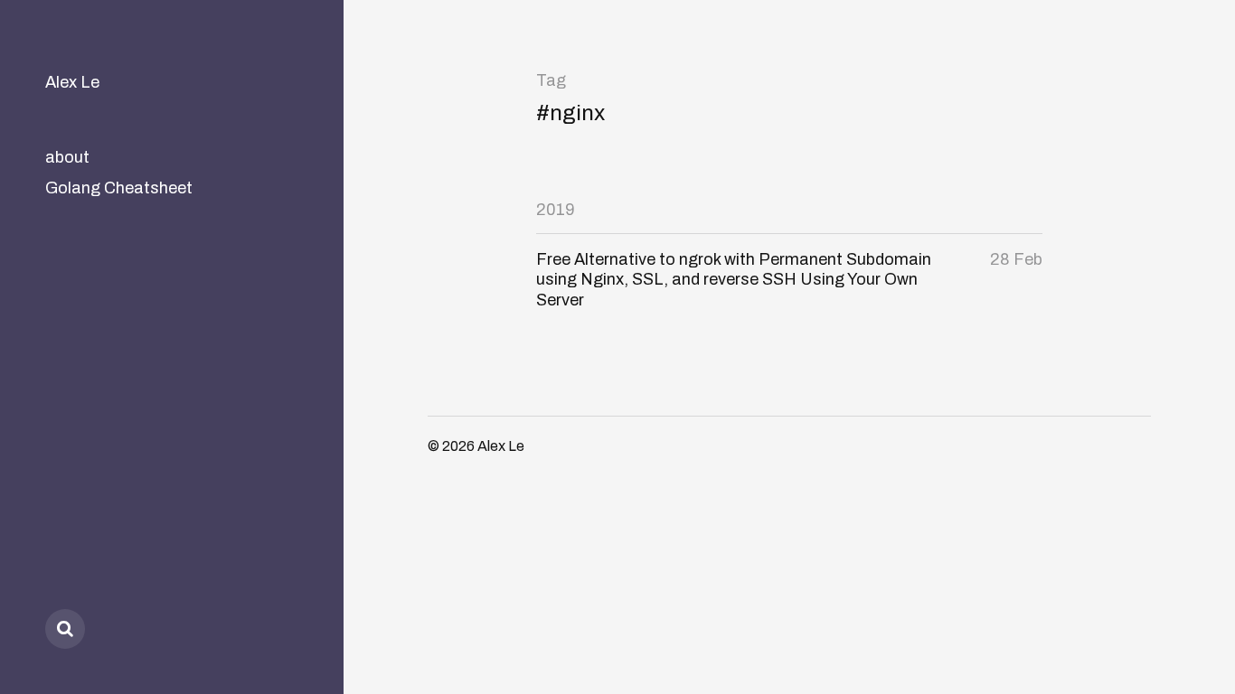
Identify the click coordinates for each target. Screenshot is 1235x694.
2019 (555, 210)
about (67, 157)
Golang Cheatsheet (119, 188)
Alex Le (72, 82)
